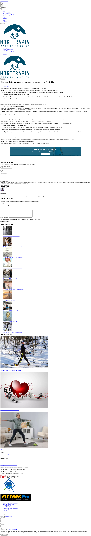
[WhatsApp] (7, 187)
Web (1, 208)
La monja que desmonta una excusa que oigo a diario (13, 289)
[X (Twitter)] (2, 187)
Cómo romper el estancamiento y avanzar (9, 449)
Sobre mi (4, 54)
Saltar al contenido (4, 1)
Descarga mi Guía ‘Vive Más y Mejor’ (8, 465)
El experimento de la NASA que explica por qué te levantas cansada (16, 310)
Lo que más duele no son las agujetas (10, 321)
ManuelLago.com (8, 516)
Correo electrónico (4, 205)
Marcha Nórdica (6, 50)
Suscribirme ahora (4, 181)
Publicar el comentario (5, 221)
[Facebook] (1, 187)
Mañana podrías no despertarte (9, 300)
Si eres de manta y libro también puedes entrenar (12, 268)
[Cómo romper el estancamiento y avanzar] (24, 447)
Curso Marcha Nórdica (9, 51)
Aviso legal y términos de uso (8, 504)
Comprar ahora (45, 153)
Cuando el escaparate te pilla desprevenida (11, 236)
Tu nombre (2, 517)
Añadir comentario (4, 217)
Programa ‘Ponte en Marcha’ (8, 49)
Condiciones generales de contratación (10, 503)
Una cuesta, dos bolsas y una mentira (10, 278)
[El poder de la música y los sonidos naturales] (24, 407)
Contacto (4, 21)
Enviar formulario (4, 534)
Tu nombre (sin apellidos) (5, 166)
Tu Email (2, 519)
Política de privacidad (7, 505)
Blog (4, 20)
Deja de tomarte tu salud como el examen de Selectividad (14, 246)
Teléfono (2, 522)
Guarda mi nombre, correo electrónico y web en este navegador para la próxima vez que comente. (21, 219)
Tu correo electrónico (4, 169)
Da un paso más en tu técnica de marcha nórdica (12, 332)
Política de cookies (6, 506)
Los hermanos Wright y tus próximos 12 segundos (13, 257)
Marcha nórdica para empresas (9, 52)
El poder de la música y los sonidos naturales (9, 410)
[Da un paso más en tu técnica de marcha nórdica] (24, 367)
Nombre (2, 203)
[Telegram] (5, 187)
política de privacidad (13, 173)
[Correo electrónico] (8, 187)
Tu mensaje (2, 524)
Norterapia (5, 48)
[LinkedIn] (4, 187)
